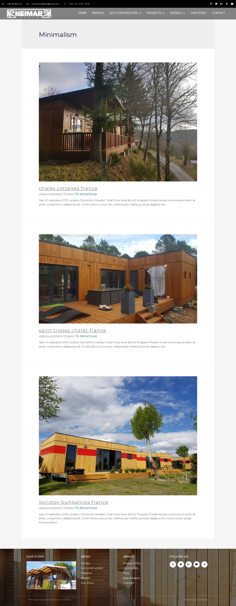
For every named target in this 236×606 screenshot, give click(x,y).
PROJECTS (154, 12)
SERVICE (98, 12)
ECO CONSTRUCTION (124, 12)
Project (69, 193)
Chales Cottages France (68, 188)
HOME (82, 12)
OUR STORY (199, 12)
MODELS (176, 12)
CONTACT (218, 12)
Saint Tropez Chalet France (72, 330)
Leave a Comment (50, 193)
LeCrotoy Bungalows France (74, 502)
